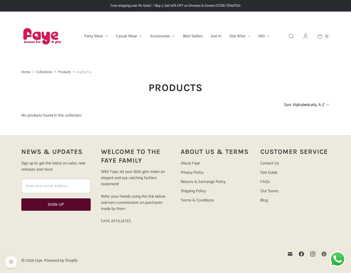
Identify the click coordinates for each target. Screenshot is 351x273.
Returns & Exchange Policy (203, 181)
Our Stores (269, 191)
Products (64, 72)
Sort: (304, 104)
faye (38, 260)
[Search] (291, 36)
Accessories (160, 36)
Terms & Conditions (197, 200)
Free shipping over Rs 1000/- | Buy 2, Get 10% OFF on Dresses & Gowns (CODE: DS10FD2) (175, 6)
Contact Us (269, 163)
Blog (264, 200)
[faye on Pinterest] (324, 254)
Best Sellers (193, 36)
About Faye (190, 163)
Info (261, 36)
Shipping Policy (193, 191)
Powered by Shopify (61, 260)
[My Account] (305, 36)
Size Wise (237, 36)
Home (25, 72)
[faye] (41, 36)
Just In (216, 36)
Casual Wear (126, 36)
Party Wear (93, 36)
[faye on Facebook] (301, 254)
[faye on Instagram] (312, 254)
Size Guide (269, 172)
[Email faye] (290, 254)
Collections (44, 72)
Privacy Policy (192, 172)
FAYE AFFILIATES (116, 221)
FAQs (265, 181)
